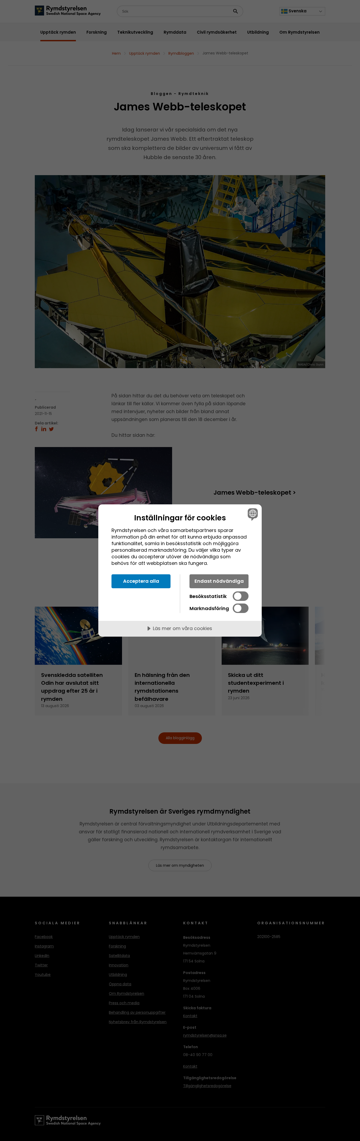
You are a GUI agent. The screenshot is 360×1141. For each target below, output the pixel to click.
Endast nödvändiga (219, 581)
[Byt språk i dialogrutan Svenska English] (252, 514)
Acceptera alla (141, 581)
